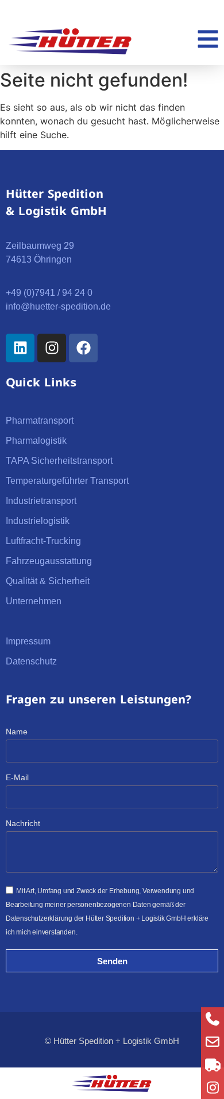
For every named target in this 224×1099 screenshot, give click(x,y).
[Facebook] (83, 348)
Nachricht (23, 823)
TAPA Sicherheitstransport (59, 461)
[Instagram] (51, 348)
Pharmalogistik (36, 440)
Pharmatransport (40, 420)
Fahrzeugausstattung (49, 561)
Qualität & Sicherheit (48, 581)
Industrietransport (41, 501)
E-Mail (17, 777)
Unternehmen (33, 601)
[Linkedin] (20, 348)
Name (17, 732)
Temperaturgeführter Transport (67, 481)
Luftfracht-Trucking (43, 541)
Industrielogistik (37, 521)
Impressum (28, 641)
